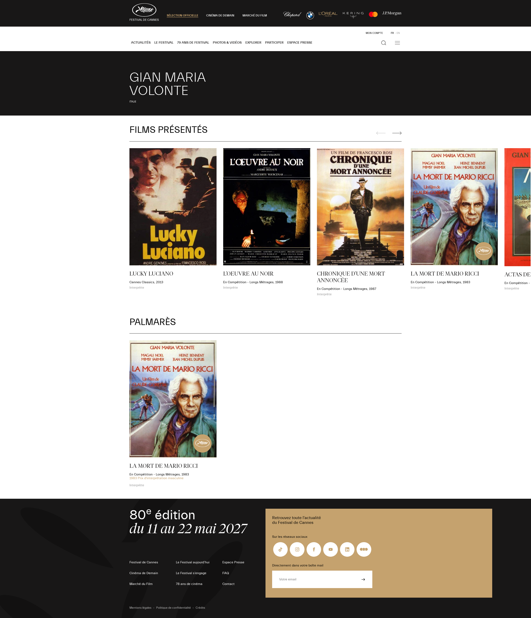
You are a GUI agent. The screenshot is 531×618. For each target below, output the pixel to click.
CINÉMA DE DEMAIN (220, 15)
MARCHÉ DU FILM (254, 15)
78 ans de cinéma (189, 584)
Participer (274, 42)
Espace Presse (299, 42)
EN (398, 33)
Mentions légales (140, 607)
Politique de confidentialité (173, 607)
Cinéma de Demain (143, 573)
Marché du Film (141, 584)
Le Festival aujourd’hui (192, 562)
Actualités (141, 42)
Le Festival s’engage (191, 573)
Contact (228, 584)
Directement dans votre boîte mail (297, 565)
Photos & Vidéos (227, 42)
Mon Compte (374, 33)
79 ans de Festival (193, 42)
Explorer (253, 42)
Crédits (200, 607)
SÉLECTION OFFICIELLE (182, 15)
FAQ (225, 573)
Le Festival (163, 42)
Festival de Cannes (143, 562)
